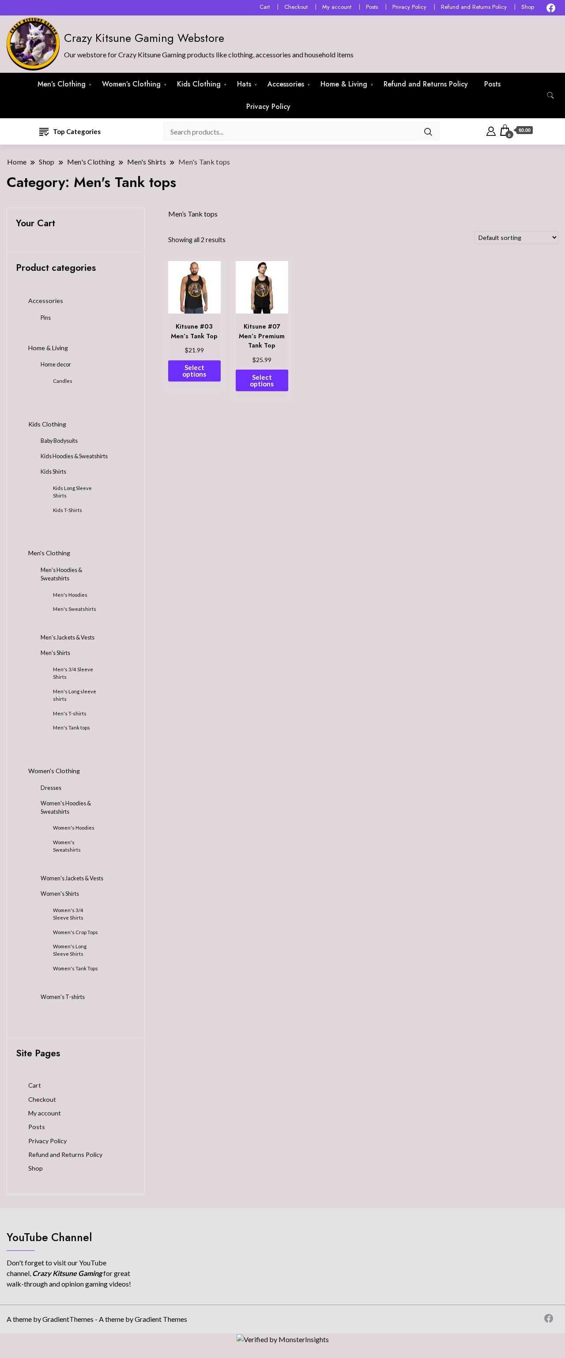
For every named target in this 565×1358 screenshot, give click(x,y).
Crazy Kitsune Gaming (67, 1273)
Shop (527, 7)
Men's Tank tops (71, 727)
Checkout (296, 7)
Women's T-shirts (63, 997)
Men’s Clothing (62, 84)
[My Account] (491, 130)
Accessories (285, 84)
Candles (62, 381)
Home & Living (343, 84)
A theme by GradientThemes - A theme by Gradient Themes (97, 1319)
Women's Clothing (54, 770)
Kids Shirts (53, 471)
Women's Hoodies (73, 828)
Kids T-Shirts (67, 510)
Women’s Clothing (131, 84)
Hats (244, 84)
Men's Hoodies (70, 595)
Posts (372, 7)
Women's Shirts (60, 893)
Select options (194, 370)
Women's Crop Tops (75, 932)
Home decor (56, 364)
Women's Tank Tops (75, 968)
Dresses (51, 788)
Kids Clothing (199, 84)
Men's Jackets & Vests (67, 637)
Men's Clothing (49, 553)
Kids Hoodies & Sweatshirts (74, 456)
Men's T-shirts (70, 713)
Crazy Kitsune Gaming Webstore (144, 38)
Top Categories (77, 131)
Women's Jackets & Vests (72, 878)
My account (336, 7)
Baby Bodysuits (59, 441)
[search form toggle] (550, 95)
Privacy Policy (409, 7)
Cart (265, 7)
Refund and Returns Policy (474, 7)
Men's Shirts (55, 653)
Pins (46, 317)
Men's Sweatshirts (74, 609)
